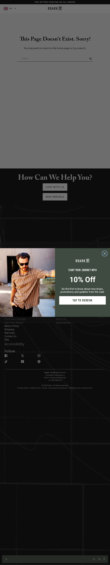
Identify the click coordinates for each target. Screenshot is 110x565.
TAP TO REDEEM (82, 300)
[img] (104, 253)
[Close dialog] (104, 253)
